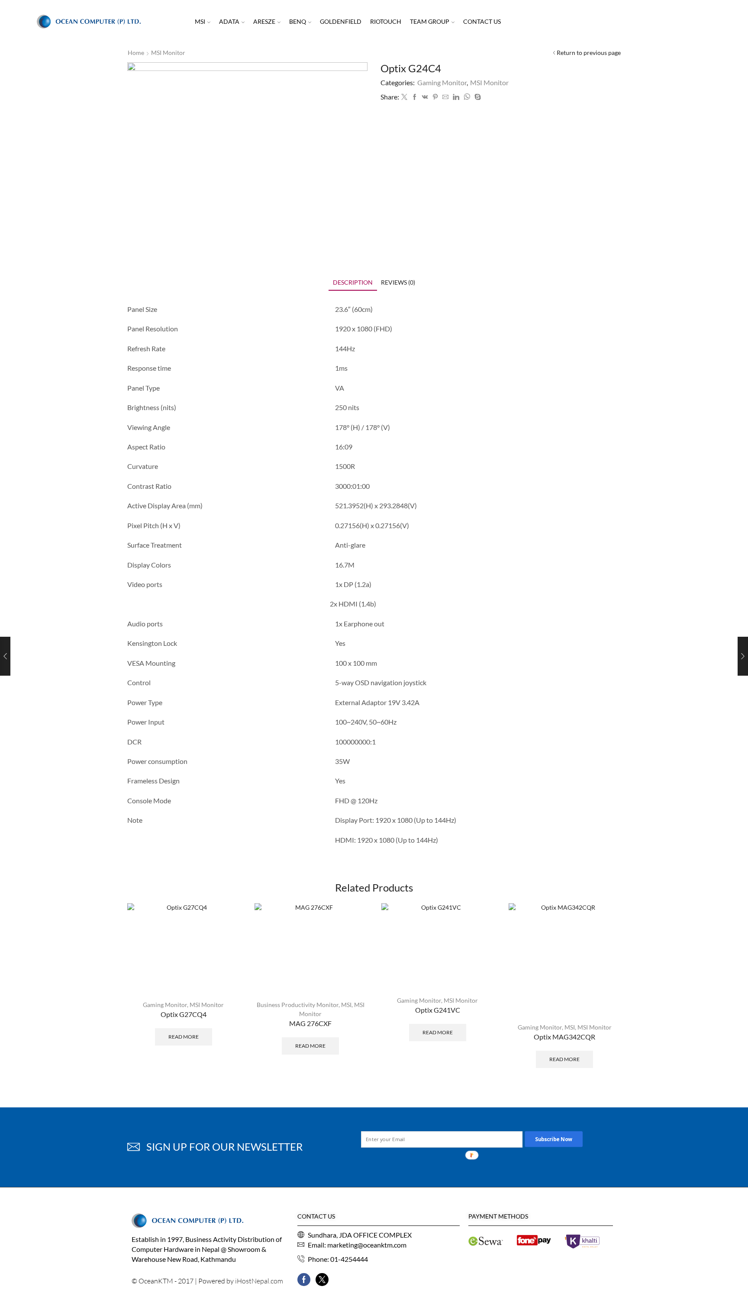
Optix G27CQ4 (183, 1014)
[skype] (476, 97)
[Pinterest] (435, 97)
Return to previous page (589, 52)
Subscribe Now (554, 1139)
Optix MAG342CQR (564, 1037)
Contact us (482, 21)
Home (136, 52)
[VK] (425, 97)
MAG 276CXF (310, 1023)
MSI (200, 21)
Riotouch (385, 21)
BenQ (297, 21)
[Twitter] (404, 97)
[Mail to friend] (445, 97)
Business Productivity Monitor (298, 1004)
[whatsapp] (466, 97)
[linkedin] (456, 97)
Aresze (264, 21)
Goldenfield (340, 21)
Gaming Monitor (442, 82)
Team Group (429, 21)
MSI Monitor (168, 52)
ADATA (229, 21)
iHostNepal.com (259, 1281)
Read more (183, 1036)
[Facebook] (414, 97)
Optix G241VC (437, 1010)
